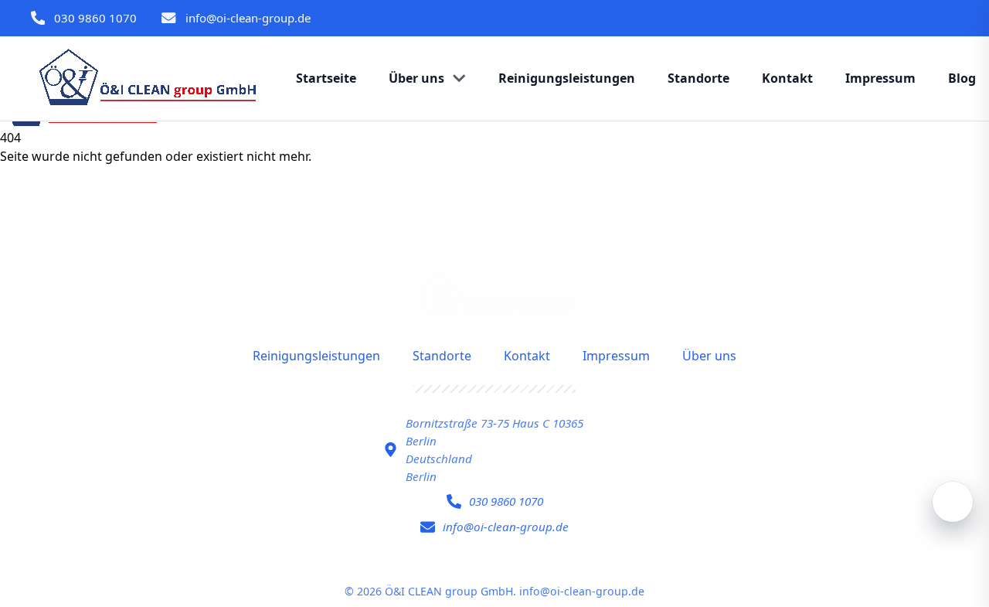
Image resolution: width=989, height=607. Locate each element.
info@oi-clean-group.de (248, 18)
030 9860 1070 (95, 18)
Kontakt (527, 355)
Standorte (442, 355)
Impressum (616, 355)
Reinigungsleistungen (316, 355)
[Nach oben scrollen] (953, 502)
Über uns (709, 355)
